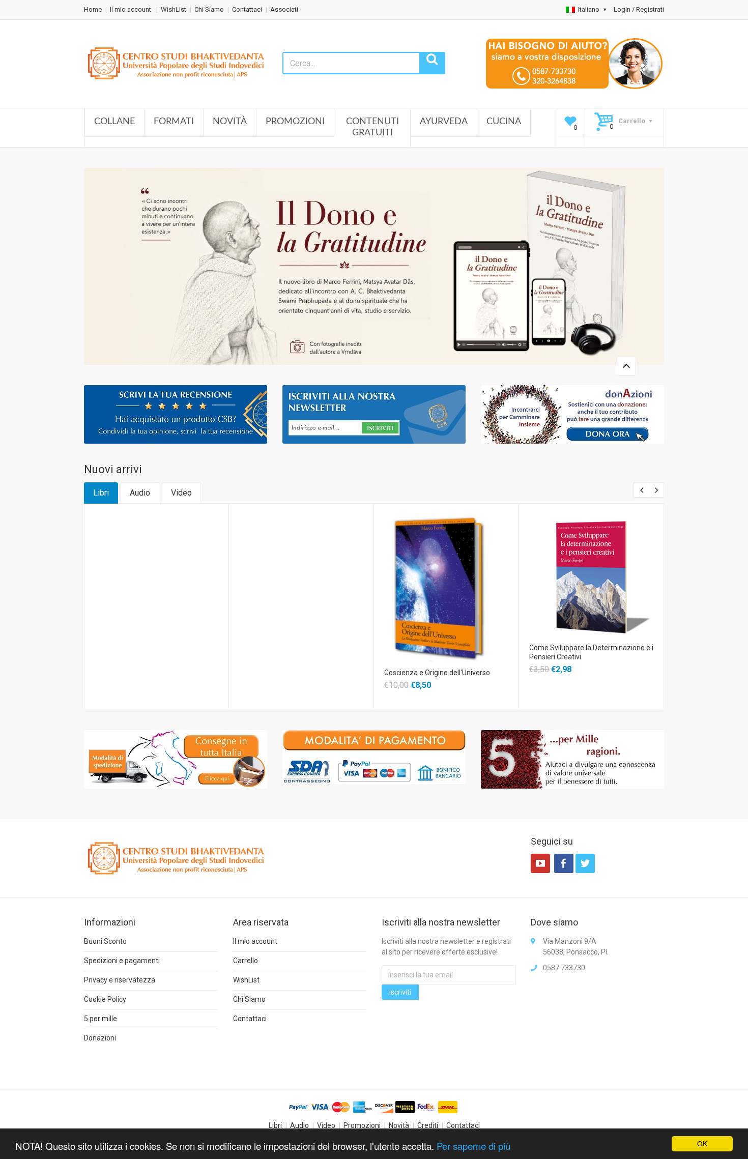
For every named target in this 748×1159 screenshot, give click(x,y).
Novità (230, 121)
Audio (140, 493)
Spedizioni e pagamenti (122, 961)
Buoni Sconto (105, 941)
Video (181, 493)
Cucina (503, 121)
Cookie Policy (105, 999)
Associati (284, 9)
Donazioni (100, 1038)
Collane (114, 121)
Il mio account (131, 9)
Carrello (245, 961)
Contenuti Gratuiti (372, 127)
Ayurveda (444, 121)
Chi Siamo (209, 9)
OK (702, 1143)
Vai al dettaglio (445, 575)
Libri (101, 493)
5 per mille (100, 1019)
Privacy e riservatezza (119, 980)
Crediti (427, 1125)
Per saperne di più (473, 1145)
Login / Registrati (639, 9)
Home (93, 9)
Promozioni (295, 121)
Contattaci (247, 9)
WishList (173, 9)
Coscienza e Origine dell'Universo (437, 673)
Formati (174, 121)
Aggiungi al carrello (156, 534)
